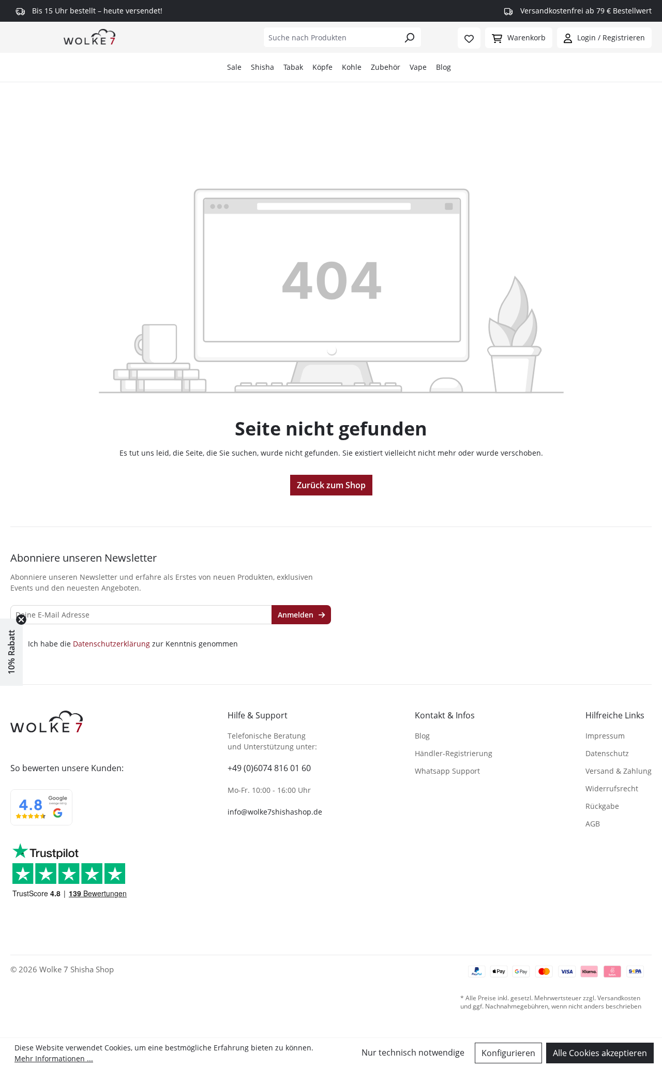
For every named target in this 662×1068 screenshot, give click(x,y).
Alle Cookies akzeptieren (600, 1053)
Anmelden (296, 615)
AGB (592, 824)
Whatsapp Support (447, 771)
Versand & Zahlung (618, 771)
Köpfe (322, 67)
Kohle (352, 67)
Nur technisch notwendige (413, 1052)
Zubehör (385, 67)
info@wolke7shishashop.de (275, 812)
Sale (234, 67)
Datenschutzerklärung (111, 644)
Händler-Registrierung (453, 753)
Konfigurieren (508, 1053)
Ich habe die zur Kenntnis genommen (133, 644)
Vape (418, 67)
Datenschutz (607, 753)
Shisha (262, 67)
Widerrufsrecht (611, 788)
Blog (443, 67)
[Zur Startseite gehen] (89, 36)
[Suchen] (409, 37)
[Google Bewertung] (41, 814)
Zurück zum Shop (331, 485)
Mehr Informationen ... (53, 1058)
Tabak (293, 67)
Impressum (605, 736)
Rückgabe (602, 806)
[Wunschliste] (469, 38)
